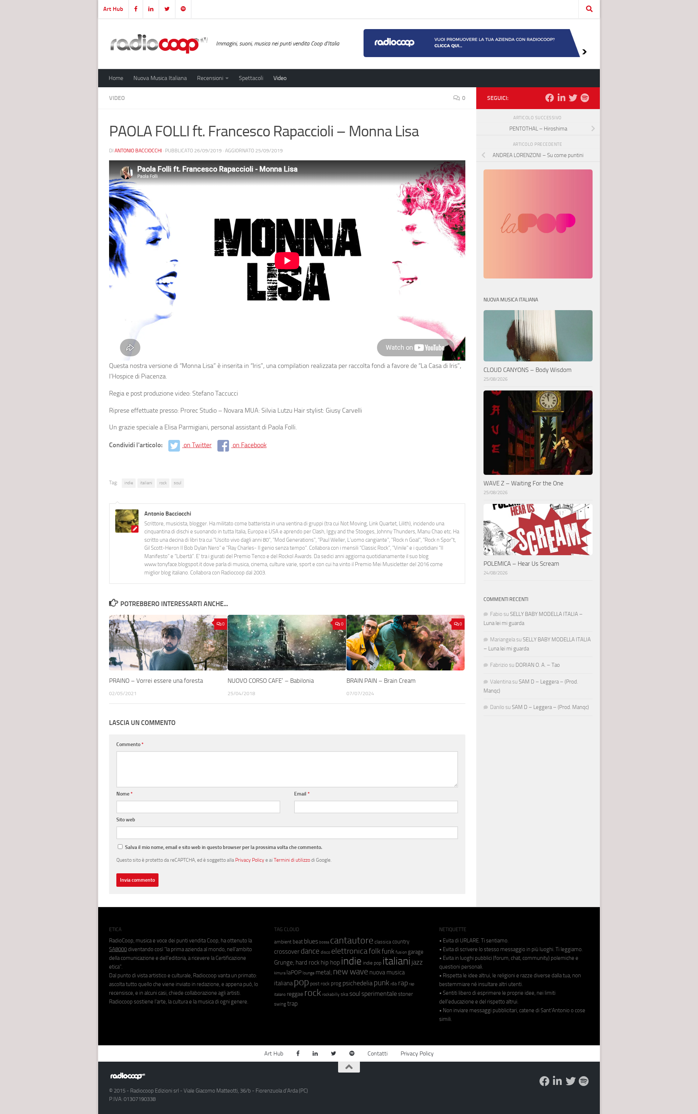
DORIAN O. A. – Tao (538, 665)
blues (311, 941)
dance (310, 950)
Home (116, 78)
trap (292, 1003)
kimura (279, 973)
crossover (287, 951)
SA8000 (118, 949)
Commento (130, 744)
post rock (320, 983)
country (400, 941)
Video (279, 78)
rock (163, 482)
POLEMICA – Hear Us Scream (521, 563)
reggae (295, 993)
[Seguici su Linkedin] (561, 97)
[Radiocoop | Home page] (159, 44)
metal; (324, 972)
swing (280, 1004)
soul (177, 482)
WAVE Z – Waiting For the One (523, 483)
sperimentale (379, 994)
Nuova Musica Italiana (160, 78)
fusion (401, 952)
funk (388, 951)
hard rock (308, 962)
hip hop (330, 962)
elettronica (349, 951)
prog (336, 983)
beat (298, 941)
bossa (324, 942)
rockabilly (331, 994)
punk (381, 982)
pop (301, 982)
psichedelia (357, 983)
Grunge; (284, 962)
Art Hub (113, 8)
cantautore (351, 940)
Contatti (378, 1053)
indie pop (372, 963)
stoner (405, 994)
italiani (146, 482)
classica (382, 942)
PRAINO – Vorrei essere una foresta (156, 680)
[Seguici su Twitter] (573, 97)
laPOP (293, 972)
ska (344, 994)
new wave (350, 972)
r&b (393, 983)
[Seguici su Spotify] (584, 97)
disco (325, 952)
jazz (417, 962)
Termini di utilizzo (292, 860)
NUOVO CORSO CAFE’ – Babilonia (271, 680)
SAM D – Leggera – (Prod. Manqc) (550, 707)
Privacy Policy (249, 860)
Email (302, 794)
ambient (283, 942)
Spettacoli (251, 78)
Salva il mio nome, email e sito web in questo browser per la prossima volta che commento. (223, 847)
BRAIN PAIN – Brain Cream (381, 680)
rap (403, 983)
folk (375, 951)
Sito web (125, 820)
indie (128, 482)
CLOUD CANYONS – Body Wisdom (527, 369)
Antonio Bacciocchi (138, 151)
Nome (124, 794)
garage (416, 952)
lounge (308, 972)
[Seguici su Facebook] (549, 97)
